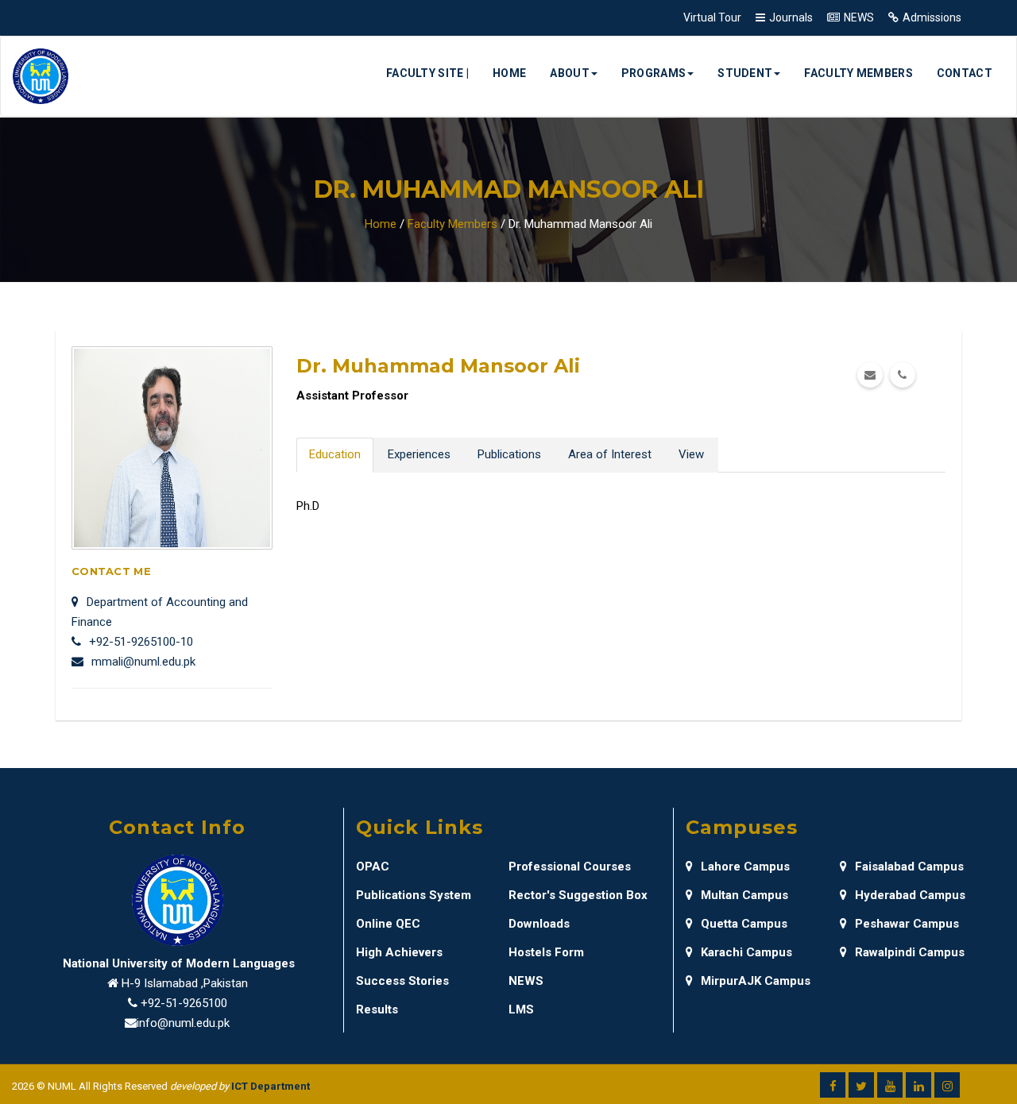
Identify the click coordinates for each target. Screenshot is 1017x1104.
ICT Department (270, 1086)
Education (335, 454)
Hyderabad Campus (910, 895)
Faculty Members (858, 73)
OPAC (372, 866)
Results (377, 1009)
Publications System (413, 895)
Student (744, 73)
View (691, 454)
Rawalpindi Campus (910, 952)
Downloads (539, 924)
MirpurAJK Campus (755, 981)
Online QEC (388, 924)
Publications (509, 454)
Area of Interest (610, 454)
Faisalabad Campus (909, 866)
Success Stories (402, 981)
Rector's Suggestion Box (578, 895)
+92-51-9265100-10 (141, 642)
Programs (653, 73)
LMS (521, 1009)
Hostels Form (546, 952)
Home (509, 73)
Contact (964, 73)
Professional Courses (569, 866)
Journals (791, 17)
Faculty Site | (427, 73)
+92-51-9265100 (184, 1003)
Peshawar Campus (907, 924)
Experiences (419, 454)
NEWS (859, 17)
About (570, 73)
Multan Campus (744, 895)
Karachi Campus (746, 952)
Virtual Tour (712, 17)
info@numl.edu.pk (183, 1023)
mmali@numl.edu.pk (143, 661)
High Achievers (399, 952)
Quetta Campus (744, 924)
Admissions (932, 17)
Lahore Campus (745, 866)
